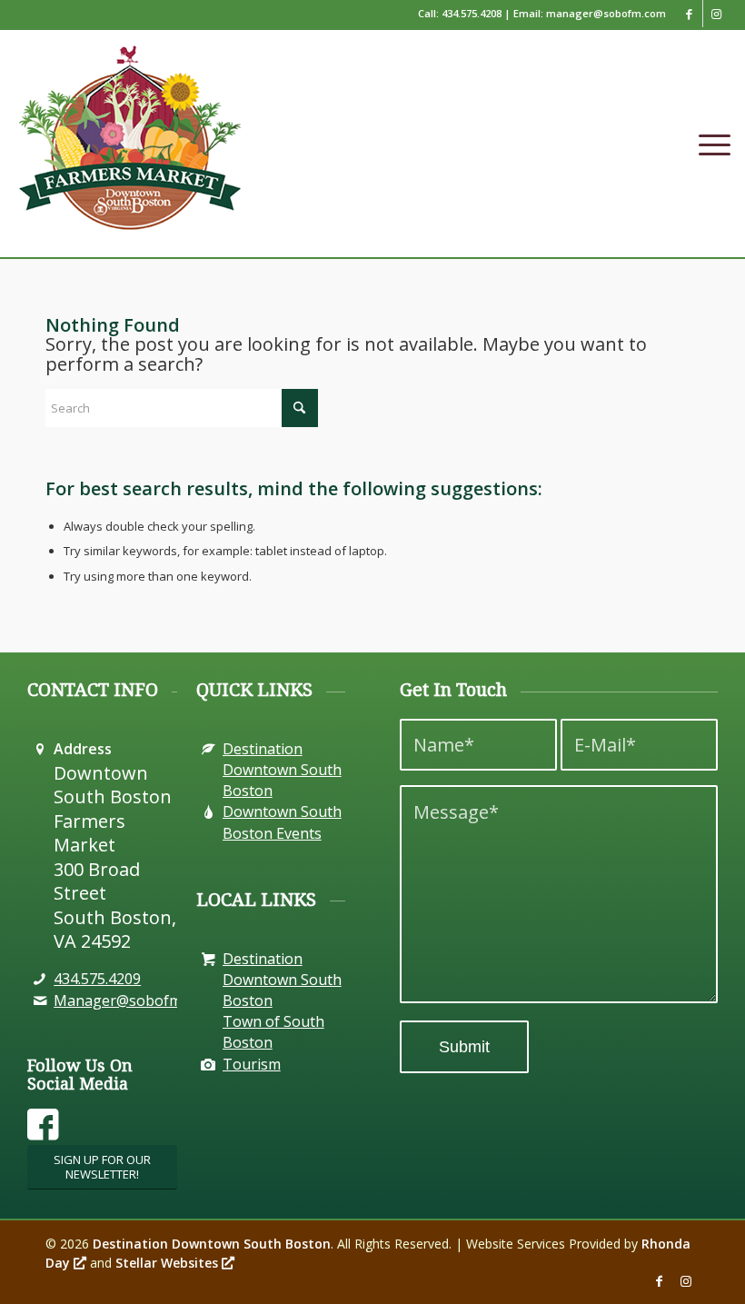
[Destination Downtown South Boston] (208, 959)
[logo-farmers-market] (129, 148)
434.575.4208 (472, 13)
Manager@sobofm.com (133, 1000)
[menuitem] (710, 143)
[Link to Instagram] (716, 13)
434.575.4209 (97, 979)
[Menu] (710, 143)
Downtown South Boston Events (282, 821)
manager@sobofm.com (606, 13)
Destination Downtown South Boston (282, 770)
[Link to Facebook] (689, 13)
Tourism (252, 1064)
